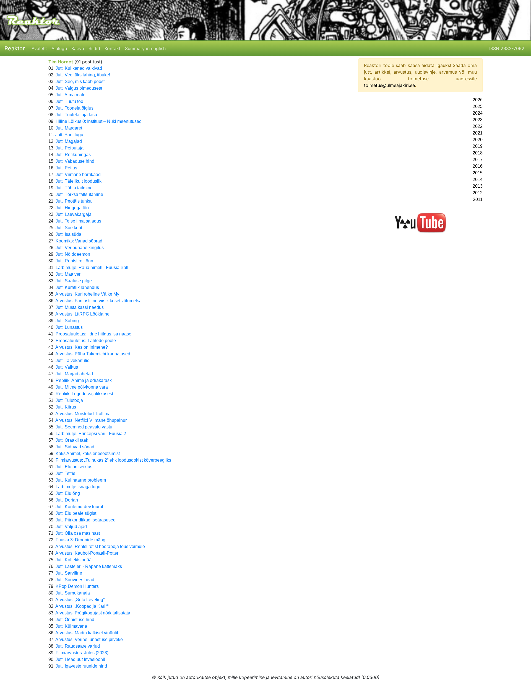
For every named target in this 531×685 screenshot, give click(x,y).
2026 (478, 99)
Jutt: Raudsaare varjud (78, 646)
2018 (478, 153)
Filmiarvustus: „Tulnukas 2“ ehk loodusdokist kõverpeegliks (113, 460)
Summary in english (145, 48)
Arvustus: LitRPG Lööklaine (82, 314)
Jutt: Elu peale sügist (76, 513)
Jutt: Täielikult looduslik (78, 181)
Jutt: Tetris (65, 473)
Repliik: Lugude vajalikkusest (84, 393)
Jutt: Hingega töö (72, 207)
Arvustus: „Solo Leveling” (80, 599)
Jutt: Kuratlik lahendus (77, 287)
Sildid (94, 48)
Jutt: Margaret (69, 128)
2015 (478, 172)
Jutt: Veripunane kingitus (80, 247)
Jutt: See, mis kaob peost (80, 81)
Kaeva (77, 48)
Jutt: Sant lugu (69, 134)
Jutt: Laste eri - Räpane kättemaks (89, 566)
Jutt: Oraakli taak (72, 440)
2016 (478, 166)
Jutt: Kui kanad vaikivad (79, 68)
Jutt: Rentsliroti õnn (74, 261)
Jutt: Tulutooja (69, 400)
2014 (478, 179)
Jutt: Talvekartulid (73, 360)
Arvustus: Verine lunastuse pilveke (89, 639)
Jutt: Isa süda (68, 234)
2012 (478, 192)
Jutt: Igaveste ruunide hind (81, 666)
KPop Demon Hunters (77, 586)
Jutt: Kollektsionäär (74, 559)
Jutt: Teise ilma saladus (78, 221)
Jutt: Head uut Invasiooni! (80, 659)
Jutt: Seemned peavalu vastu (84, 427)
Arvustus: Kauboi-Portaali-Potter (86, 553)
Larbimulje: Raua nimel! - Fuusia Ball (92, 267)
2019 (478, 146)
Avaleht (39, 48)
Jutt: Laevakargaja (74, 214)
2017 (478, 159)
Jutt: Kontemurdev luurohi (81, 506)
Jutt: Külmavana (71, 626)
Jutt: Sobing (67, 320)
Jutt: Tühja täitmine (74, 187)
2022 (478, 126)
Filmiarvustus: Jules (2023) (82, 652)
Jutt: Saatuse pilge (74, 280)
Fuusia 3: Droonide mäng (80, 539)
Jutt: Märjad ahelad (74, 373)
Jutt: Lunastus (69, 327)
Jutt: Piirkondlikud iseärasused (86, 520)
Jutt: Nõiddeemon (73, 254)
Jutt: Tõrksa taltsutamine (79, 194)
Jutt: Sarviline (69, 573)
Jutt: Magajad (69, 141)
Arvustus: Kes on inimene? (81, 347)
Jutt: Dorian (67, 500)
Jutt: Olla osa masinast (78, 533)
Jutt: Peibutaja (70, 148)
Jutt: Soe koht (69, 227)
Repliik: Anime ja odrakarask (84, 380)
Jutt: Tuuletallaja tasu (76, 114)
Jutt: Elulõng (68, 493)
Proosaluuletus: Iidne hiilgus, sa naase (93, 334)
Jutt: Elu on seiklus (74, 466)
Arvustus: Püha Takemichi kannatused (92, 353)
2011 (478, 199)
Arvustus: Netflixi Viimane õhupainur (91, 420)
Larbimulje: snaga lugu (78, 486)
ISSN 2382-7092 (506, 48)
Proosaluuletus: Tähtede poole (86, 340)
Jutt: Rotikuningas (73, 154)
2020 (478, 139)
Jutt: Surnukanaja (73, 593)
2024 (478, 113)
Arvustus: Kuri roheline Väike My (87, 294)
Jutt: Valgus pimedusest (79, 88)
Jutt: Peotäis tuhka (74, 201)
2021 (478, 133)
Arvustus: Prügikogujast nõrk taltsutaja (92, 613)
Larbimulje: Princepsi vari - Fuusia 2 (91, 433)
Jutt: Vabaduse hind (75, 161)
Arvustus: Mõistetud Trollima (83, 413)
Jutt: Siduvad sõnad (75, 446)
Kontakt (113, 48)
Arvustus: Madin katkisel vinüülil (86, 632)
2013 (478, 186)
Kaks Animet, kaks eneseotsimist (88, 453)
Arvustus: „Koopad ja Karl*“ (81, 606)
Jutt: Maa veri (69, 274)
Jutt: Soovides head (75, 579)
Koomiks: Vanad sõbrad (79, 241)
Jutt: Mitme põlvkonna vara (82, 387)
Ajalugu (59, 48)
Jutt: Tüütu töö (69, 101)
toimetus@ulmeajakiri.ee (389, 85)
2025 (478, 106)
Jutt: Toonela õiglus (74, 108)
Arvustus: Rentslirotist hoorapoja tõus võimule (100, 546)
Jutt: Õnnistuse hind (75, 619)
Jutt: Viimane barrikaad (78, 174)
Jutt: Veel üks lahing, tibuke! (83, 75)
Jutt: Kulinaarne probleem (81, 480)
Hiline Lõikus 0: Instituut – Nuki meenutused (99, 121)
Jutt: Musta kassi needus (80, 307)
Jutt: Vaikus (67, 367)
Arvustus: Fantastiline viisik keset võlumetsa (98, 300)
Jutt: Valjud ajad (71, 526)
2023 (478, 119)
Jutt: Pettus (66, 168)
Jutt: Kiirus (66, 407)
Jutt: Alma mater (71, 94)
